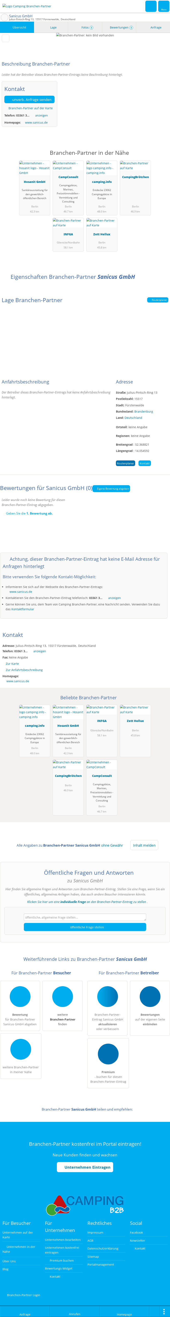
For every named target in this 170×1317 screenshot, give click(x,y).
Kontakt (145, 463)
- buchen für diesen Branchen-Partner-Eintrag (108, 1077)
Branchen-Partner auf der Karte (30, 108)
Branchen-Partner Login (23, 1295)
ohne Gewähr (112, 845)
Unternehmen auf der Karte (17, 1234)
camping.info (102, 182)
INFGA (68, 234)
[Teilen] (154, 1311)
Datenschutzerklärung (102, 1248)
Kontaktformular (22, 609)
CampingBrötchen (135, 177)
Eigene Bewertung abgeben (112, 488)
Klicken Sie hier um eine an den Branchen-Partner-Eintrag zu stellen (86, 902)
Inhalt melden (144, 845)
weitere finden (62, 1019)
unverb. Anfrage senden (31, 99)
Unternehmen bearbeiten (63, 1240)
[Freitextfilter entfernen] (151, 6)
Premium (161, 156)
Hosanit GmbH (34, 182)
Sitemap (93, 1257)
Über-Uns (9, 1261)
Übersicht (19, 27)
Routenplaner (159, 300)
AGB (90, 1241)
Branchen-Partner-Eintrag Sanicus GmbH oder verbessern (107, 1022)
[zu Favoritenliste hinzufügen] (5, 38)
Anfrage (156, 27)
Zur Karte (12, 664)
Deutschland (133, 418)
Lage (53, 27)
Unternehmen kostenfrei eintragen (62, 1250)
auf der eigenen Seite (150, 1019)
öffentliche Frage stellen (86, 927)
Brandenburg (143, 411)
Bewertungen (120, 27)
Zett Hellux (101, 234)
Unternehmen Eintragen (86, 1167)
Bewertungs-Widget (58, 1268)
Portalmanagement (100, 1264)
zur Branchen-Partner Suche (4, 17)
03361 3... (22, 115)
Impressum (95, 1232)
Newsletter (137, 1241)
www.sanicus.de (36, 122)
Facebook (136, 1232)
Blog (5, 1269)
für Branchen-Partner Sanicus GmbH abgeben (20, 1019)
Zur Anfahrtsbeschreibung (24, 670)
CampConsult (68, 177)
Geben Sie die (29, 513)
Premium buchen (61, 1260)
